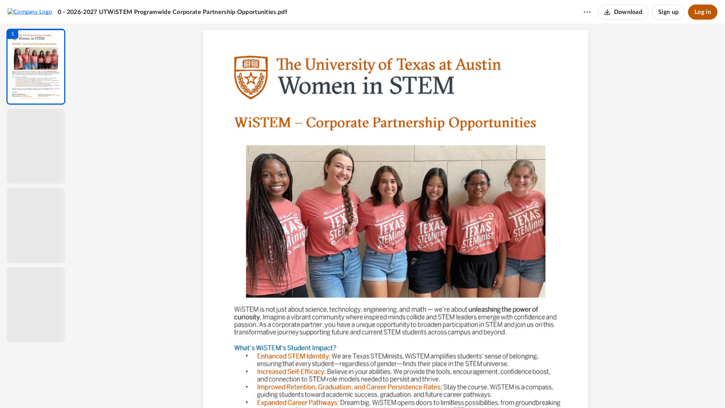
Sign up (668, 12)
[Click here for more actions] (587, 12)
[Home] (30, 11)
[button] (36, 67)
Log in (702, 12)
